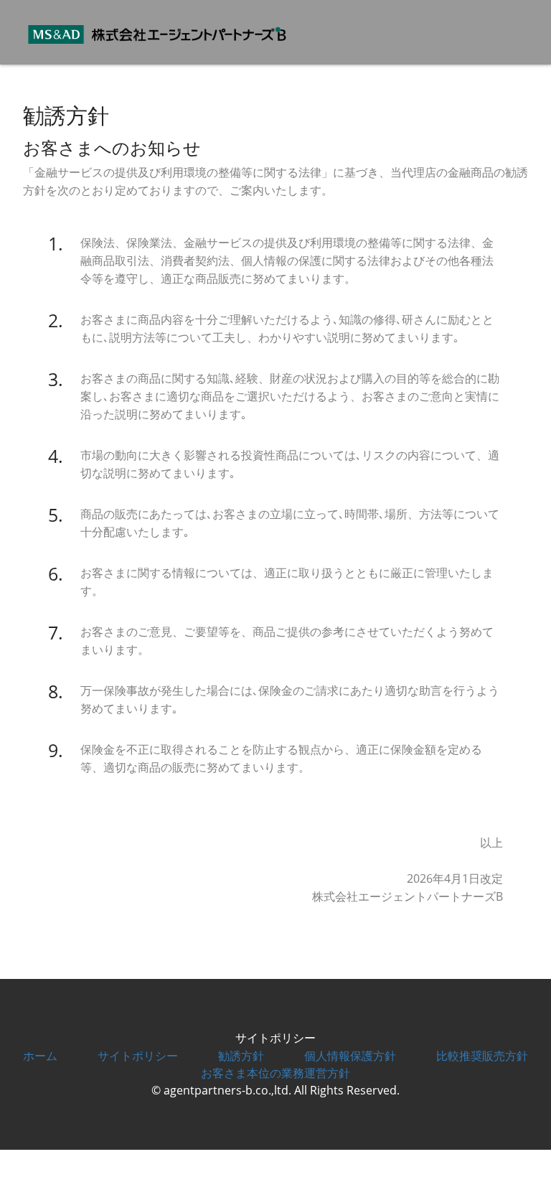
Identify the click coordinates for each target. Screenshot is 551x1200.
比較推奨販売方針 (482, 1056)
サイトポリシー (138, 1056)
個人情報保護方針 (350, 1056)
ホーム (40, 1056)
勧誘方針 (241, 1056)
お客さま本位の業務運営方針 (275, 1073)
